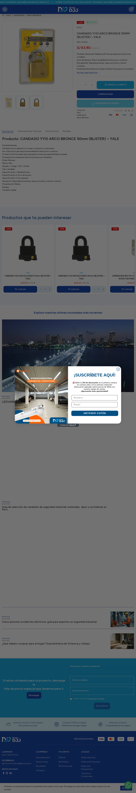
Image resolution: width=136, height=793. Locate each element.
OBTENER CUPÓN (95, 413)
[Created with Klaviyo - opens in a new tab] (68, 425)
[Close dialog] (118, 369)
